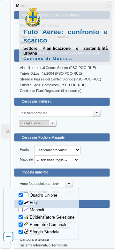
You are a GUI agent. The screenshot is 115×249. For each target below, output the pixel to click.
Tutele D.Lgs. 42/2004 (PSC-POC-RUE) (51, 73)
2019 (55, 183)
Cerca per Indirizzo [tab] (36, 101)
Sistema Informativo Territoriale (44, 245)
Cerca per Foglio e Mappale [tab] (43, 137)
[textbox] (60, 113)
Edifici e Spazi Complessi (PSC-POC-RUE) (53, 85)
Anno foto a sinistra (35, 183)
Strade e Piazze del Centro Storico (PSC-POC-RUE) (60, 79)
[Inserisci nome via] (97, 113)
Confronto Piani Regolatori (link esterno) (50, 91)
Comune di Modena (47, 58)
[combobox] (62, 184)
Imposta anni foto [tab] (35, 172)
